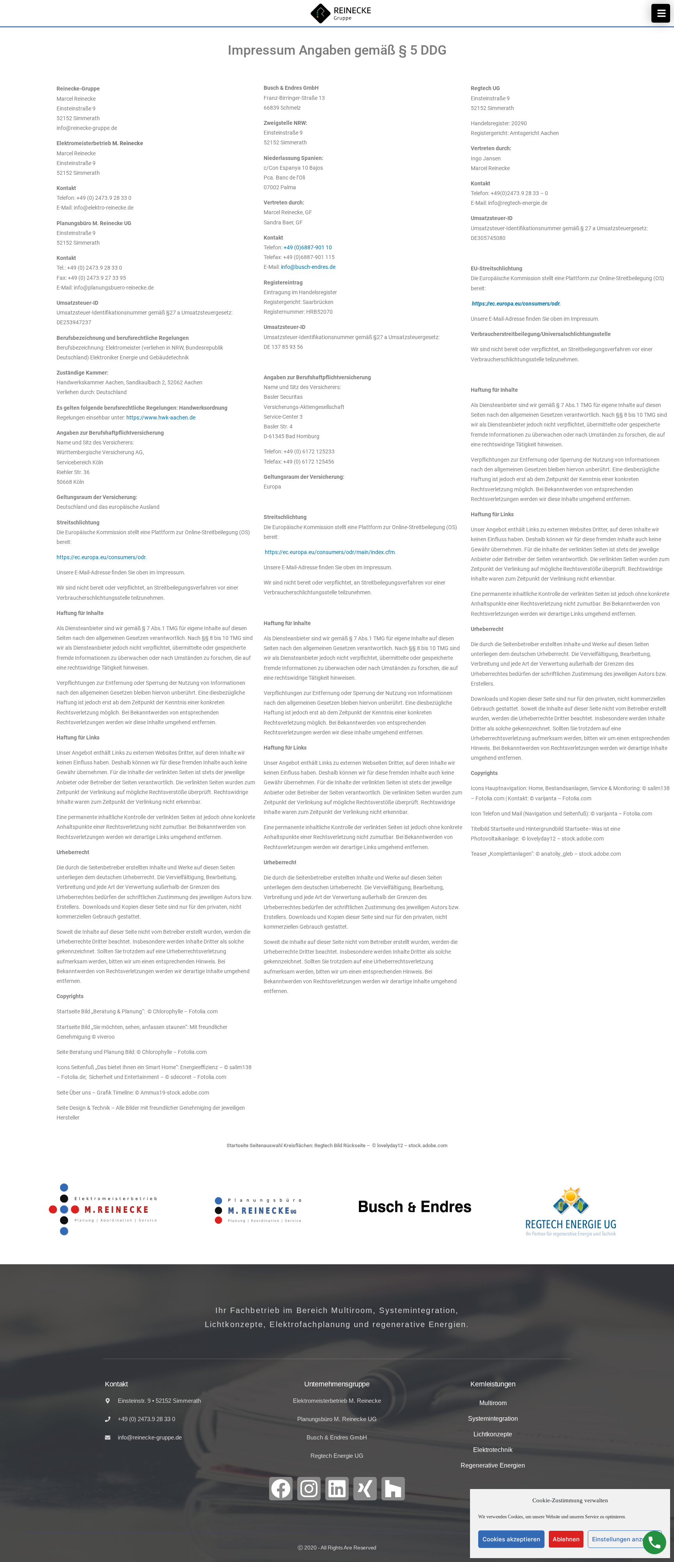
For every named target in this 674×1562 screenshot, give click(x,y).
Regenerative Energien (493, 1465)
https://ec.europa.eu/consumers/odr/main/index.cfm (330, 552)
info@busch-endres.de (308, 267)
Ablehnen (566, 1539)
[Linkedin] (337, 1488)
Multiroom (493, 1403)
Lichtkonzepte (493, 1434)
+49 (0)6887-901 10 (308, 247)
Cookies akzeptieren (511, 1539)
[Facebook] (281, 1488)
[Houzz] (393, 1488)
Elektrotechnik (493, 1449)
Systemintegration (493, 1418)
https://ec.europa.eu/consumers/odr (101, 557)
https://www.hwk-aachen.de (160, 417)
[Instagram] (309, 1488)
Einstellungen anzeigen (625, 1539)
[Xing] (365, 1488)
